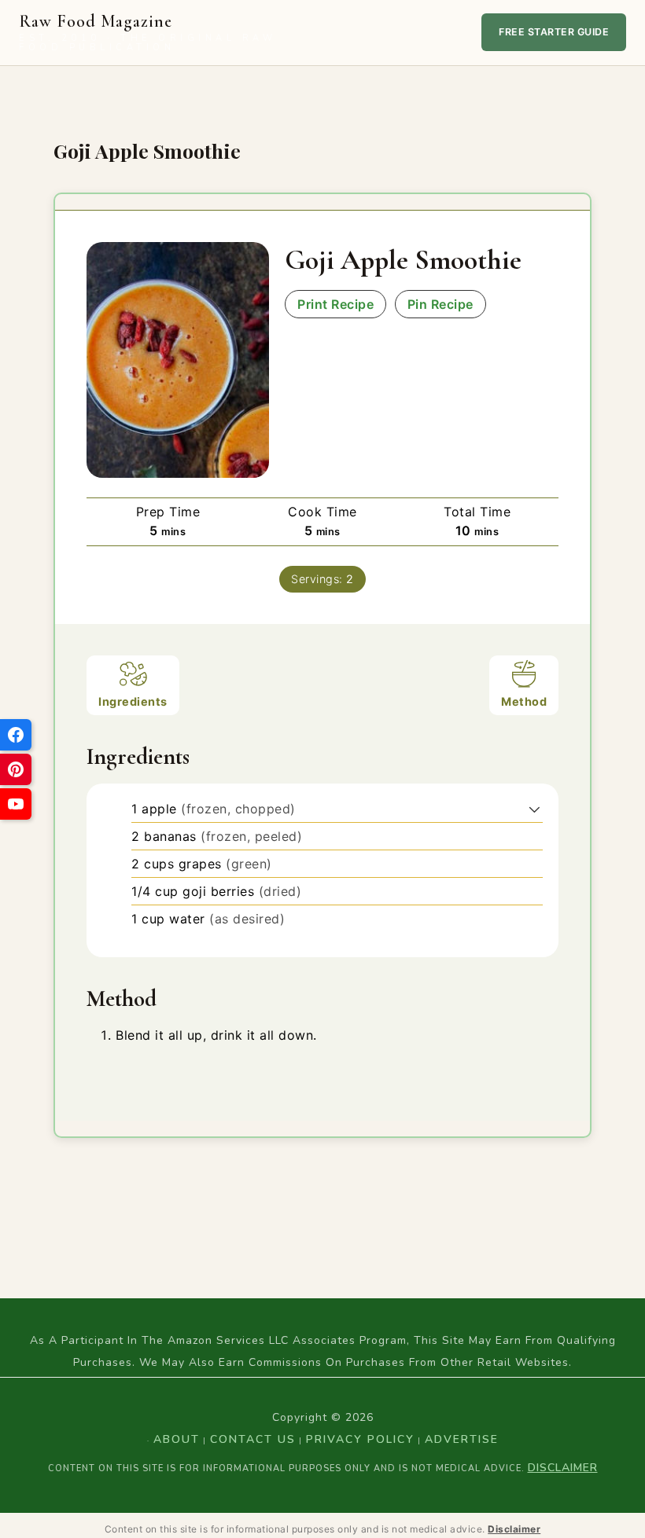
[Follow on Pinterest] (15, 769)
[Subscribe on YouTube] (15, 804)
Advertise (462, 1439)
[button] (534, 809)
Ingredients (133, 701)
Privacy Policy (360, 1439)
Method (524, 701)
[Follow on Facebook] (15, 735)
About (176, 1439)
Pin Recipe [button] (440, 304)
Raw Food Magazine (147, 33)
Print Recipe (335, 304)
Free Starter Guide (554, 32)
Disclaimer (563, 1467)
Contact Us (253, 1439)
